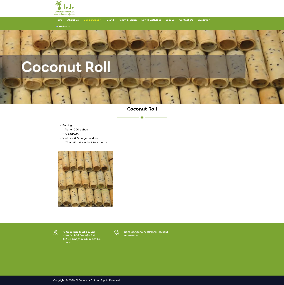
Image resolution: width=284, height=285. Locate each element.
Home (59, 20)
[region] (142, 67)
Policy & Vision (128, 20)
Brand (110, 20)
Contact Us (186, 20)
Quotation (204, 20)
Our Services (93, 19)
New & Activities (151, 20)
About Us (73, 20)
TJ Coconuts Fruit (85, 280)
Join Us (170, 20)
